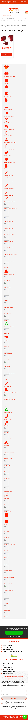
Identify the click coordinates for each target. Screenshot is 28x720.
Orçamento (7, 54)
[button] (14, 5)
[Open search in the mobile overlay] (14, 18)
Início (2, 25)
